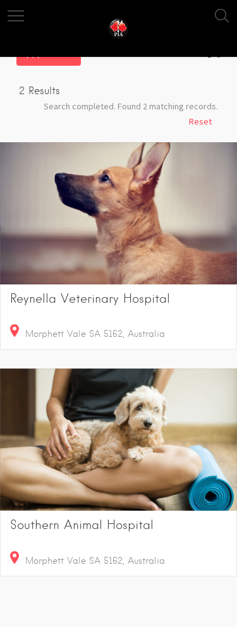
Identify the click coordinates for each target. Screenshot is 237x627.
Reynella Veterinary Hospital (90, 298)
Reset (200, 121)
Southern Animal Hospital (82, 525)
